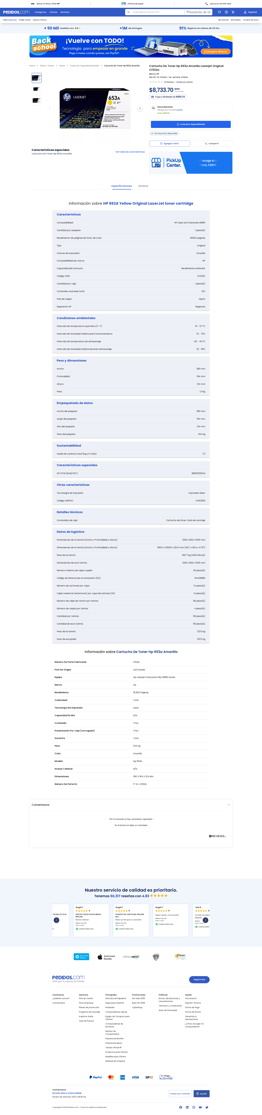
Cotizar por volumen (180, 1093)
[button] (131, 805)
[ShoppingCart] (233, 12)
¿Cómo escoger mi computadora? (194, 1025)
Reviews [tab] (143, 186)
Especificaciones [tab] (121, 186)
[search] (129, 12)
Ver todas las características (130, 152)
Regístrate (199, 979)
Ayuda (203, 1093)
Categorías (40, 12)
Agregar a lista (171, 143)
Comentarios (58, 1003)
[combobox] (168, 12)
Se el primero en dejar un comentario (131, 825)
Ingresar (252, 12)
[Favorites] (219, 12)
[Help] (226, 12)
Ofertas (53, 12)
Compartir (214, 143)
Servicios (65, 12)
